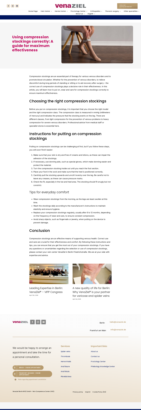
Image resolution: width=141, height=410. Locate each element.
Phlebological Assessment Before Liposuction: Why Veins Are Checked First (91, 292)
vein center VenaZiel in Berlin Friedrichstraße (67, 252)
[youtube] (17, 6)
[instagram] (12, 6)
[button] (30, 281)
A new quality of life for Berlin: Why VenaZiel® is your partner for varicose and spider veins (48, 292)
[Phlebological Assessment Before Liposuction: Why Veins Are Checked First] (92, 274)
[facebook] (8, 6)
